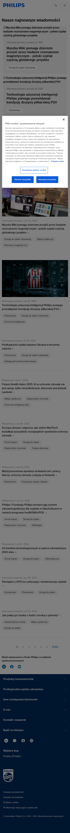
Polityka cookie (57, 161)
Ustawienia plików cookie (34, 170)
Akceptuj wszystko (47, 179)
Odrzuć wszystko (23, 179)
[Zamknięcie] (63, 119)
